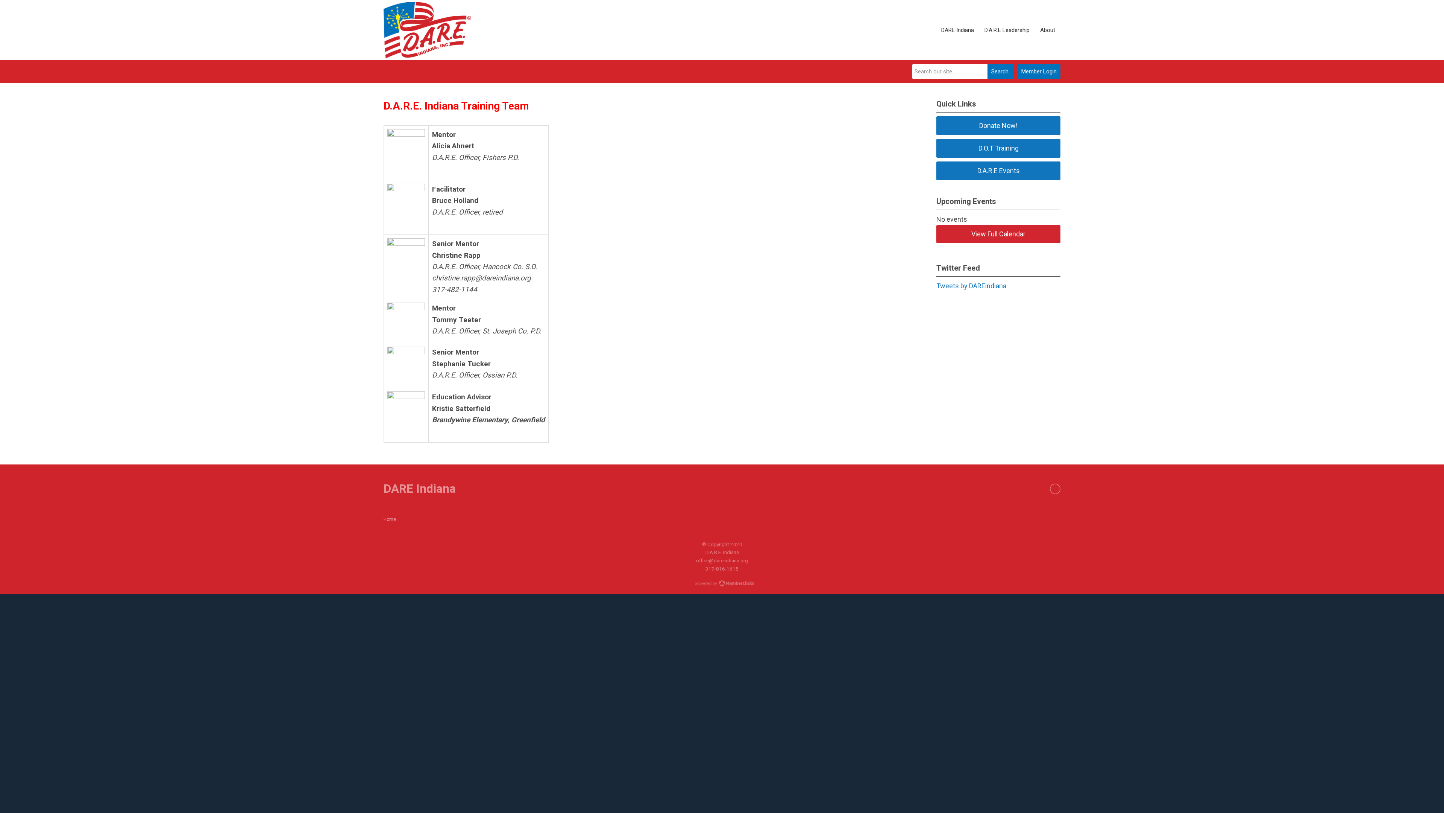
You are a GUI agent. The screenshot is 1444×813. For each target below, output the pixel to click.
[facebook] (1055, 489)
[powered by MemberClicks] (722, 584)
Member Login (1039, 71)
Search (1000, 71)
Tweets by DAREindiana (971, 286)
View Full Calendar (998, 234)
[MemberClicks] (427, 30)
